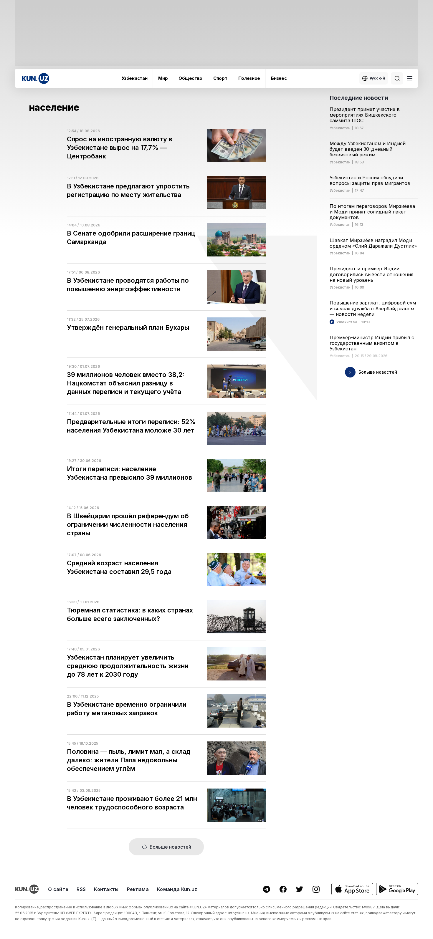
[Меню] (409, 78)
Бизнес (279, 78)
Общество (190, 78)
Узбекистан (134, 78)
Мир (163, 78)
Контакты (106, 889)
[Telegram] (266, 889)
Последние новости (359, 97)
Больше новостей (170, 847)
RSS (81, 889)
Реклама (138, 889)
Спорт (220, 78)
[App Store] (352, 889)
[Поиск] (397, 78)
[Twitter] (299, 889)
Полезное (249, 78)
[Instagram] (316, 889)
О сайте (58, 889)
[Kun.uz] (35, 78)
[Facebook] (283, 889)
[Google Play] (397, 889)
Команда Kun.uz (177, 889)
